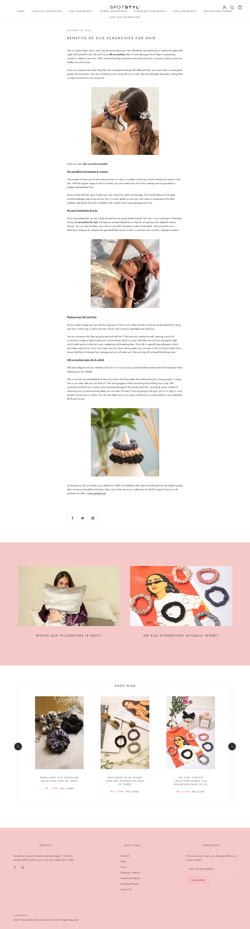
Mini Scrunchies (185, 11)
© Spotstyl (21, 915)
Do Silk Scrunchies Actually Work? (181, 635)
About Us (125, 855)
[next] (232, 746)
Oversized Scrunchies (150, 11)
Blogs (123, 861)
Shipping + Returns (130, 872)
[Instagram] (22, 867)
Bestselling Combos (218, 11)
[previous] (18, 746)
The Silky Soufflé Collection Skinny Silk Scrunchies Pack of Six (191, 781)
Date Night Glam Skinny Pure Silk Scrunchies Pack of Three (125, 781)
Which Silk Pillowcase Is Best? (69, 635)
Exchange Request (130, 883)
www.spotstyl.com (97, 493)
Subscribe (198, 880)
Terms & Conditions (130, 878)
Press (123, 867)
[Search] (232, 7)
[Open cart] (239, 7)
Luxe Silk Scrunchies (47, 11)
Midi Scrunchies (81, 11)
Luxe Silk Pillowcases (125, 17)
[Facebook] (15, 867)
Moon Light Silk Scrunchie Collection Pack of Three (59, 779)
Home (21, 11)
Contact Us (126, 889)
